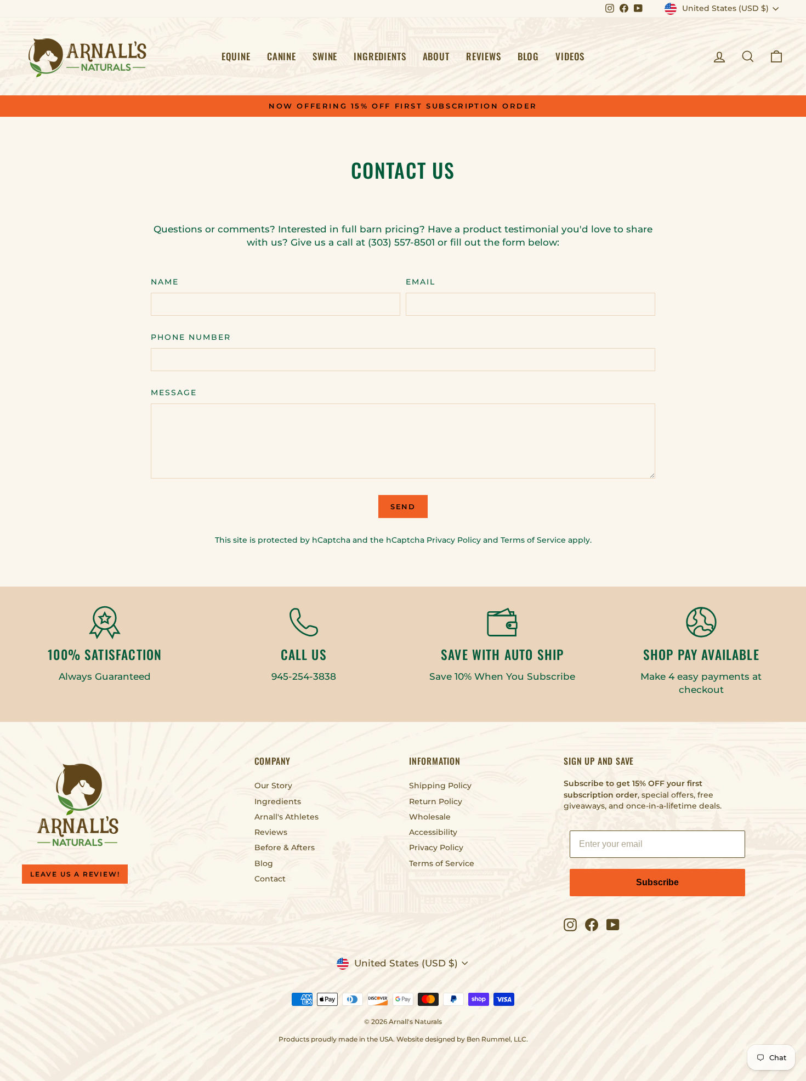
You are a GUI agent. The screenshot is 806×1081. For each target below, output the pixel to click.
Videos (569, 56)
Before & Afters (284, 847)
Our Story (273, 785)
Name (165, 281)
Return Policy (435, 801)
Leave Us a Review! (75, 874)
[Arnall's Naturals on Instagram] (570, 924)
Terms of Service (533, 540)
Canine (281, 56)
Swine (325, 56)
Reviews (483, 56)
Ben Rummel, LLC (496, 1039)
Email (420, 281)
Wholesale (430, 817)
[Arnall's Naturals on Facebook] (591, 924)
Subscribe (657, 882)
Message (174, 392)
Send (403, 506)
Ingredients (380, 56)
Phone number (191, 337)
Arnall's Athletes (286, 817)
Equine (236, 56)
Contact (270, 879)
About (436, 56)
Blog (528, 56)
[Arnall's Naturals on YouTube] (613, 924)
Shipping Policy (440, 785)
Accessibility (433, 832)
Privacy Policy (454, 540)
